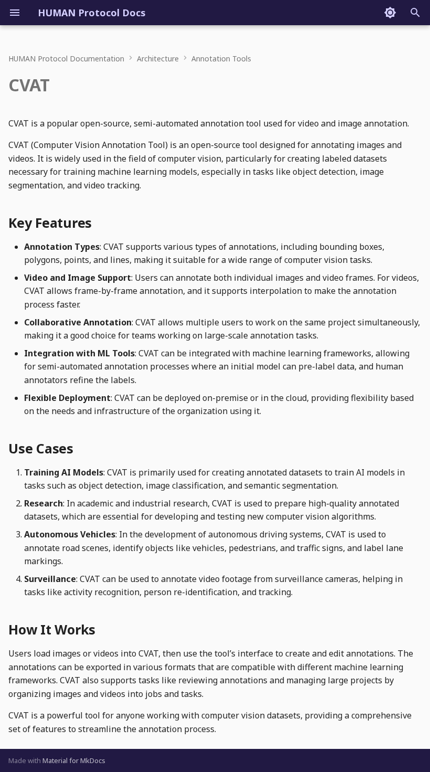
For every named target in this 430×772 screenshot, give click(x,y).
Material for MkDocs (73, 760)
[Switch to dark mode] (390, 12)
